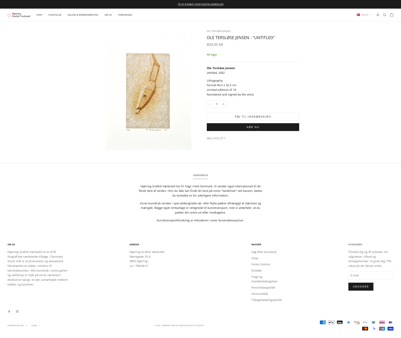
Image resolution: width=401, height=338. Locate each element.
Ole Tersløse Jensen (218, 31)
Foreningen (125, 14)
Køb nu (253, 127)
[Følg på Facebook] (9, 311)
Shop (39, 14)
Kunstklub (55, 14)
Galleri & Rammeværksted (83, 14)
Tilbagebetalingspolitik (266, 300)
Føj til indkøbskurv (253, 116)
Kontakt (256, 270)
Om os (108, 14)
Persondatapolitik (263, 287)
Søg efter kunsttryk (263, 252)
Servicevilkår (259, 294)
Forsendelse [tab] (200, 175)
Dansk (34, 325)
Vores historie (260, 264)
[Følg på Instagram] (17, 311)
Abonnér (361, 286)
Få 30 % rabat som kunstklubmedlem (200, 4)
